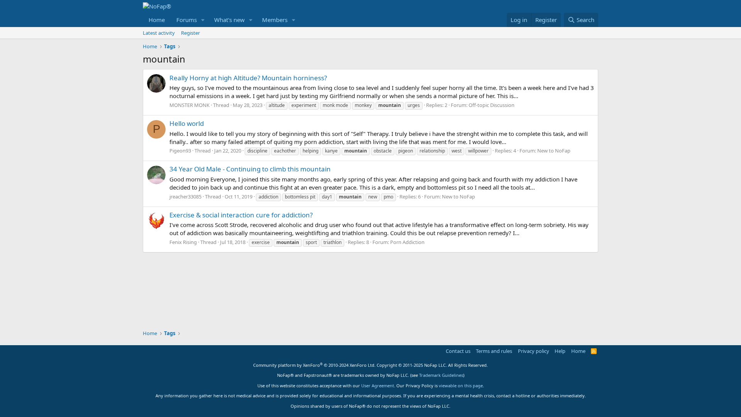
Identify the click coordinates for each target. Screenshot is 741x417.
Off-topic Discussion (491, 105)
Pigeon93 (180, 150)
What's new (229, 20)
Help (560, 351)
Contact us (458, 351)
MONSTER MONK (189, 105)
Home (157, 20)
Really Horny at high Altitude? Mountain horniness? (248, 77)
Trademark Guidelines (441, 375)
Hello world (186, 123)
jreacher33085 (185, 196)
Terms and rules (494, 351)
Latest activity (159, 32)
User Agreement (377, 385)
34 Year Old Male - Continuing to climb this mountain (250, 168)
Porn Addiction (407, 242)
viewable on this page (461, 385)
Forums (186, 20)
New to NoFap (553, 150)
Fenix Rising (183, 242)
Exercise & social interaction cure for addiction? (241, 214)
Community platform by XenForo (314, 365)
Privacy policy (533, 351)
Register (190, 32)
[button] (203, 20)
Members (275, 20)
